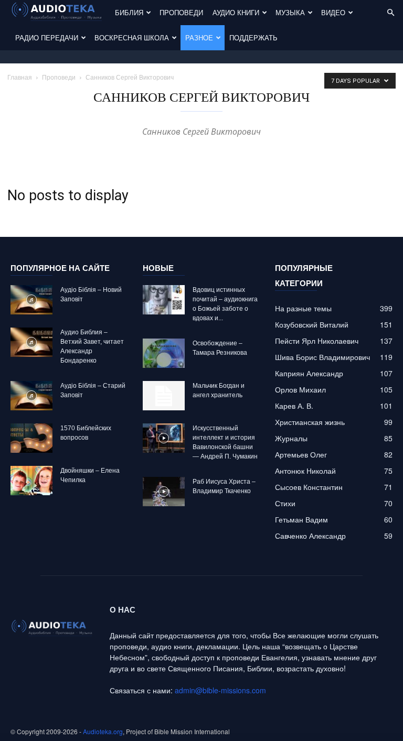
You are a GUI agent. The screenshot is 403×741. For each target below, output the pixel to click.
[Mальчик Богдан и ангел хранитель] (164, 395)
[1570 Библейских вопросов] (31, 438)
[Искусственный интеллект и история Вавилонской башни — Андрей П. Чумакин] (164, 438)
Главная (19, 76)
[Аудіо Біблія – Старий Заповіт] (31, 395)
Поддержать (253, 37)
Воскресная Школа (131, 37)
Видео (333, 12)
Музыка (290, 12)
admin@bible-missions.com (220, 690)
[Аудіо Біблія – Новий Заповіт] (31, 299)
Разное (199, 37)
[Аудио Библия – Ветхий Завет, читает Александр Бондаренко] (31, 342)
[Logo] (60, 13)
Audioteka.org (103, 731)
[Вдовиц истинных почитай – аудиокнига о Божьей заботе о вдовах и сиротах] (164, 299)
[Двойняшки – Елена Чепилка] (31, 480)
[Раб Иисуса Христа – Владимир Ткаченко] (164, 491)
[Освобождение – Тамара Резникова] (164, 353)
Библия (129, 12)
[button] (390, 13)
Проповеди (181, 12)
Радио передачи (46, 37)
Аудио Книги (236, 12)
